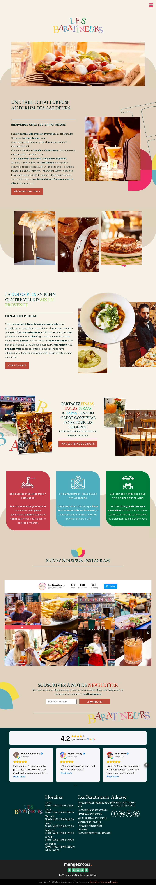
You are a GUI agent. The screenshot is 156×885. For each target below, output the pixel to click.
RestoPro (94, 882)
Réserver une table (27, 191)
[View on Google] (16, 755)
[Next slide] (151, 629)
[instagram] (129, 816)
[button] (9, 765)
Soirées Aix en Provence (89, 821)
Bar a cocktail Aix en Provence (92, 818)
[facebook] (114, 816)
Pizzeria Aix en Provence (90, 814)
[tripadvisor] (122, 816)
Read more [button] (19, 776)
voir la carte (17, 365)
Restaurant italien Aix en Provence (94, 833)
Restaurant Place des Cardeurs (92, 810)
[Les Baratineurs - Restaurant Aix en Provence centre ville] (78, 63)
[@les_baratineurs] (42, 586)
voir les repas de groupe (78, 443)
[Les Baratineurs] (78, 864)
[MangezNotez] (136, 816)
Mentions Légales (109, 882)
